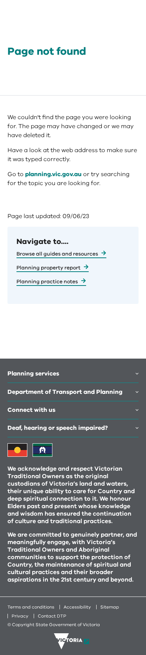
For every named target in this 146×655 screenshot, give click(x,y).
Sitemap (109, 607)
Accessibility (77, 607)
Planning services (33, 373)
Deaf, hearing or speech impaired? (57, 428)
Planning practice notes (47, 281)
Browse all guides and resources (57, 253)
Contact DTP (52, 616)
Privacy (20, 616)
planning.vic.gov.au (53, 174)
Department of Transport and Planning (64, 392)
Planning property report (48, 267)
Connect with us (31, 410)
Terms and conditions (30, 607)
